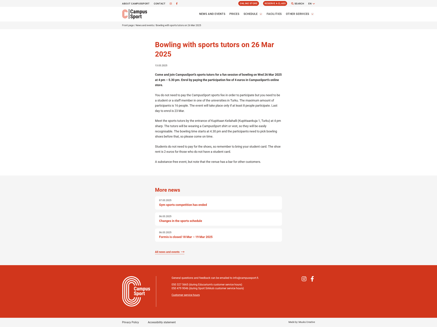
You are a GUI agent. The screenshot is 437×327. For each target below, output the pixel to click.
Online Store (248, 3)
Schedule (251, 14)
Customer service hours (186, 295)
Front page (128, 25)
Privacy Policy (130, 322)
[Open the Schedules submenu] (261, 14)
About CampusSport (136, 3)
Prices (234, 14)
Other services (297, 14)
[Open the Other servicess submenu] (312, 14)
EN (310, 3)
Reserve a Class (275, 3)
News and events (212, 14)
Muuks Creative (307, 322)
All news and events (167, 252)
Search (299, 3)
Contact (160, 3)
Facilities (274, 14)
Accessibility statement (162, 322)
